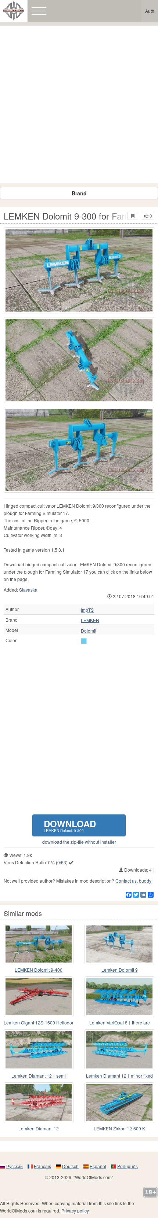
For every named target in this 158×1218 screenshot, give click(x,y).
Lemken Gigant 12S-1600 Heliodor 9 (38, 1022)
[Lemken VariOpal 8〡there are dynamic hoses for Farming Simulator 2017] (119, 996)
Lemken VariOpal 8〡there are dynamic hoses (119, 1022)
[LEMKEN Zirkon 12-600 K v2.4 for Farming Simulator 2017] (119, 1102)
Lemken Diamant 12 (38, 1128)
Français (42, 1166)
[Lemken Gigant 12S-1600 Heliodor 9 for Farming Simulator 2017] (38, 996)
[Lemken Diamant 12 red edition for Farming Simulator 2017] (38, 1102)
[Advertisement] (79, 104)
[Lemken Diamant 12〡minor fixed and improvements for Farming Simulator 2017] (119, 1049)
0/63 (61, 862)
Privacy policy (75, 1210)
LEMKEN (90, 620)
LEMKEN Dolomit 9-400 (38, 970)
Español (98, 1166)
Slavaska (28, 589)
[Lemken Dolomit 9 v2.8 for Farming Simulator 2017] (119, 944)
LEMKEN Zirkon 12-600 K (119, 1128)
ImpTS (87, 610)
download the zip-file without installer (79, 842)
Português (127, 1166)
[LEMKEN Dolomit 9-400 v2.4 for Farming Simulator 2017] (38, 944)
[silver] (84, 641)
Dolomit (88, 631)
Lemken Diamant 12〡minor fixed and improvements (119, 1075)
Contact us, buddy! (133, 880)
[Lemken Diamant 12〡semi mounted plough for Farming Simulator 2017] (38, 1049)
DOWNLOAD (70, 825)
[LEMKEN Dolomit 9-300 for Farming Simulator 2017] (79, 270)
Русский (14, 1166)
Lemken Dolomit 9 (119, 970)
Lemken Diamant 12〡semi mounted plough (38, 1075)
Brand (79, 193)
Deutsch (70, 1166)
